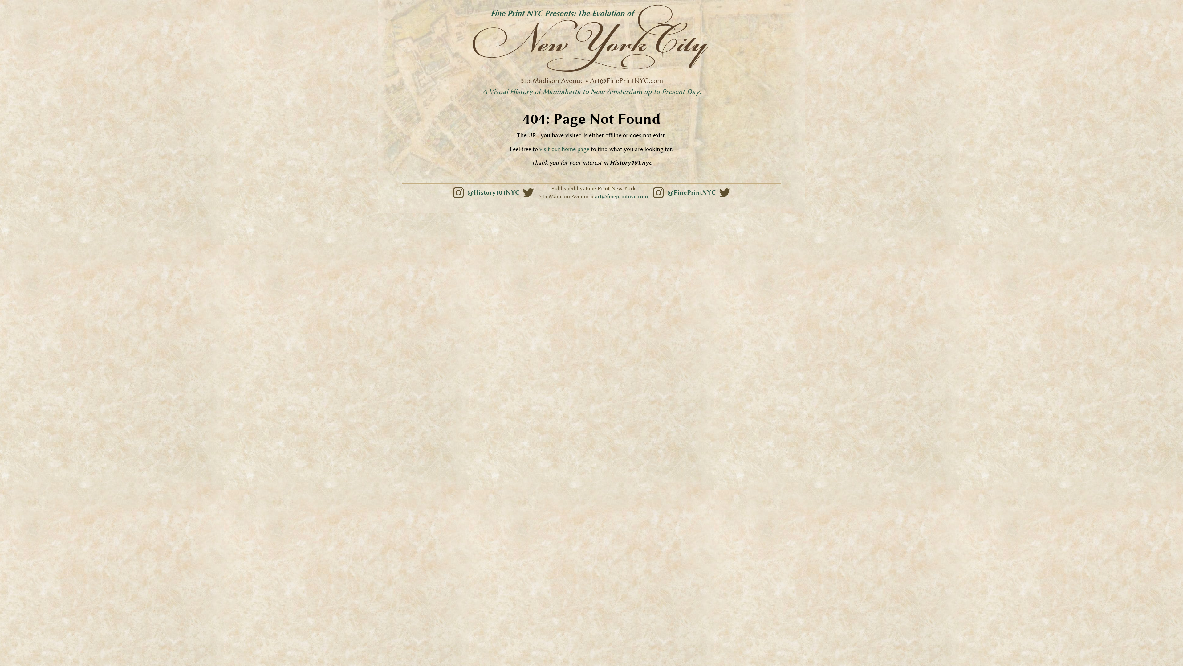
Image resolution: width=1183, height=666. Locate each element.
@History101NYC (493, 192)
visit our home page (564, 149)
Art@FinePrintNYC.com (626, 80)
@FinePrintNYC (691, 192)
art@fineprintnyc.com (621, 196)
